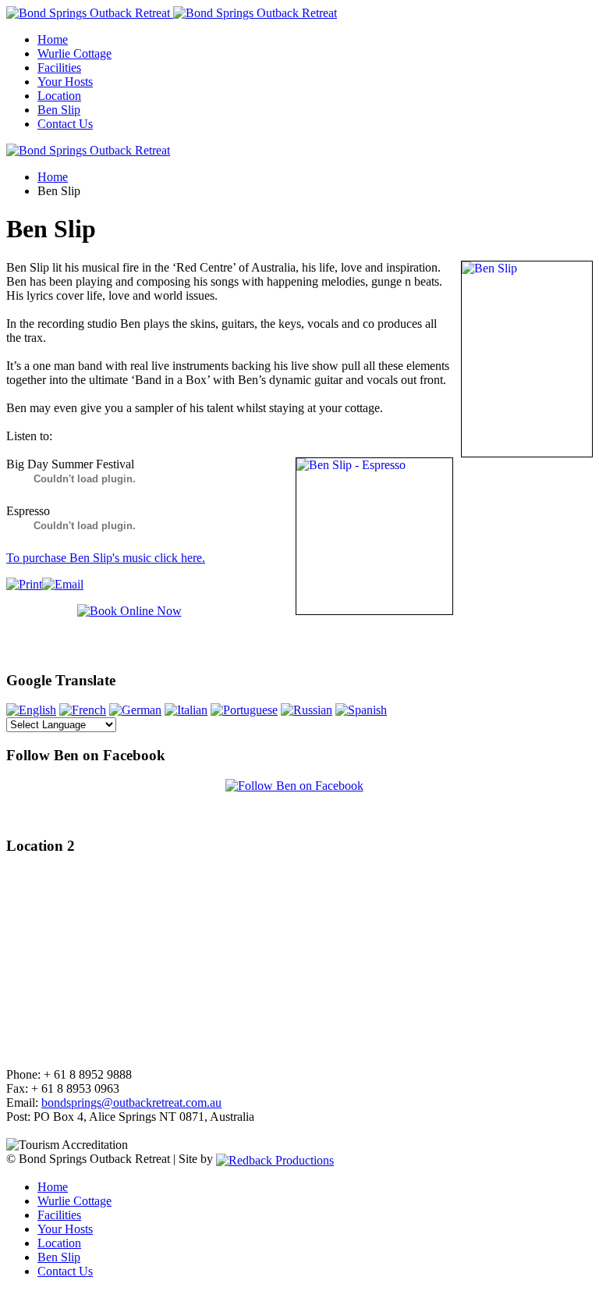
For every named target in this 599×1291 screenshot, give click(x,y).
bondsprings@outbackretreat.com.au (131, 1102)
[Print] (24, 584)
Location (59, 95)
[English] (31, 709)
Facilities (59, 67)
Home (52, 39)
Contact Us (65, 123)
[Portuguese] (244, 709)
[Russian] (306, 709)
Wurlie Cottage (74, 53)
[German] (135, 709)
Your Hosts (65, 81)
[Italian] (186, 709)
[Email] (62, 584)
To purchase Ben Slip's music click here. (105, 557)
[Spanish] (361, 709)
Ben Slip (58, 109)
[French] (82, 709)
